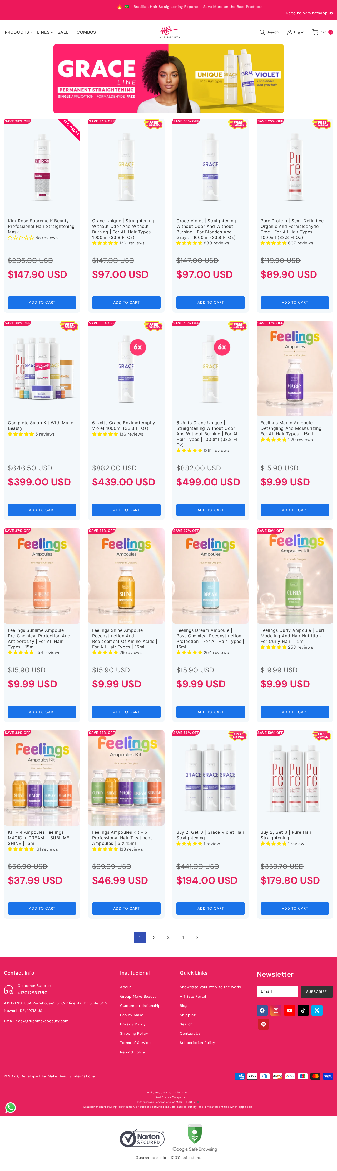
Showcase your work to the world (210, 987)
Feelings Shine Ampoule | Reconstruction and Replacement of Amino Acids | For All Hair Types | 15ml (124, 638)
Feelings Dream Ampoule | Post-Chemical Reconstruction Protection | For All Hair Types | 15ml (210, 638)
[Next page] (197, 937)
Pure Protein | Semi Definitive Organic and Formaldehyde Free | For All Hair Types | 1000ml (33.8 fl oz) (292, 229)
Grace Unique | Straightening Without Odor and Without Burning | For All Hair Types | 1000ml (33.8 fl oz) (123, 229)
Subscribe (316, 991)
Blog (183, 1005)
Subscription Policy (197, 1042)
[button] (17, 32)
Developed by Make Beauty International (58, 1076)
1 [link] (140, 937)
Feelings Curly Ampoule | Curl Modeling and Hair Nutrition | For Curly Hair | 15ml (292, 636)
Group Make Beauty (138, 996)
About (125, 987)
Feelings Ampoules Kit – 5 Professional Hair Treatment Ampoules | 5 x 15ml (122, 838)
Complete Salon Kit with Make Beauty (40, 425)
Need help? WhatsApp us (309, 13)
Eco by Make (131, 1015)
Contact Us (190, 1033)
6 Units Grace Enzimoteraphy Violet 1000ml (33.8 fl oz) (123, 425)
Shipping (188, 1015)
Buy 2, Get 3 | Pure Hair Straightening (286, 835)
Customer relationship (140, 1005)
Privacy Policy (133, 1024)
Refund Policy (132, 1052)
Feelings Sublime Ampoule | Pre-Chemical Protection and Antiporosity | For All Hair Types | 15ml (39, 638)
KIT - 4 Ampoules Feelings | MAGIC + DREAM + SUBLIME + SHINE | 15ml (41, 838)
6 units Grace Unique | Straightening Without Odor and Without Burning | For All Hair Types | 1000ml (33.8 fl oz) (207, 433)
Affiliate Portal (193, 996)
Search (186, 1024)
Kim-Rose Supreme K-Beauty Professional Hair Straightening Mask (41, 226)
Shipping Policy (134, 1033)
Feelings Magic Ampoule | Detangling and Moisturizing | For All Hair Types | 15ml (292, 428)
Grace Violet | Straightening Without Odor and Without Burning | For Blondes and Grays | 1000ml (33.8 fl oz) (206, 229)
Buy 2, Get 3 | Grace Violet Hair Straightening (210, 835)
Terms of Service (135, 1042)
